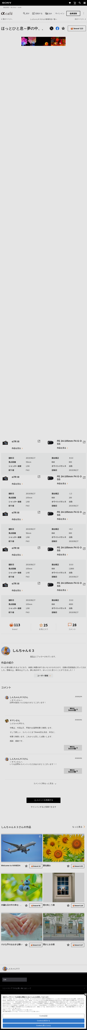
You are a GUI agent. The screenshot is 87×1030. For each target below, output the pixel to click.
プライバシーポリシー (25, 1011)
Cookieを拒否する (43, 1021)
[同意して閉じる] (85, 994)
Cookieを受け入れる (43, 1025)
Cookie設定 (43, 1016)
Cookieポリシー (20, 1010)
